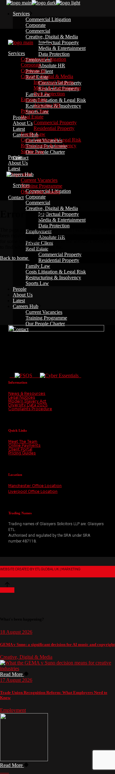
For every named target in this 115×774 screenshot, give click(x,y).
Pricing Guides (22, 453)
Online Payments (24, 445)
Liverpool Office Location (32, 491)
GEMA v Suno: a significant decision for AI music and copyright (57, 644)
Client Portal (20, 449)
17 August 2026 (16, 680)
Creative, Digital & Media (26, 657)
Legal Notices (21, 397)
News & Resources (26, 393)
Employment (13, 710)
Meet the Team (22, 441)
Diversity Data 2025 (28, 405)
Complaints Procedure (30, 408)
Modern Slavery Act (27, 401)
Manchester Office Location (35, 485)
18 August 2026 (16, 632)
